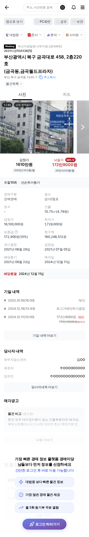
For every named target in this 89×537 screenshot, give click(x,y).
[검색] (62, 7)
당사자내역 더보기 (44, 387)
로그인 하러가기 (47, 524)
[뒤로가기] (12, 7)
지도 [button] (67, 94)
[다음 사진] (83, 127)
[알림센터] (73, 7)
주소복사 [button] (50, 77)
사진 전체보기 (23, 104)
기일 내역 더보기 (44, 335)
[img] (16, 232)
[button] (36, 127)
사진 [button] (22, 94)
